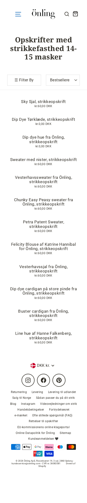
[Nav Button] (18, 14)
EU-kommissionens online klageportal (43, 427)
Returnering (19, 392)
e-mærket (20, 415)
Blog (13, 404)
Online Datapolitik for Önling (35, 433)
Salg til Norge (21, 398)
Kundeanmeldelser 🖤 (43, 438)
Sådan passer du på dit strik (55, 398)
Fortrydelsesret (59, 409)
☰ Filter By (24, 80)
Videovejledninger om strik (58, 404)
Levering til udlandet (62, 392)
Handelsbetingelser (30, 409)
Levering (37, 392)
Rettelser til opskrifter (43, 421)
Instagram (28, 404)
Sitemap (65, 433)
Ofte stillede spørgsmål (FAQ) (52, 415)
